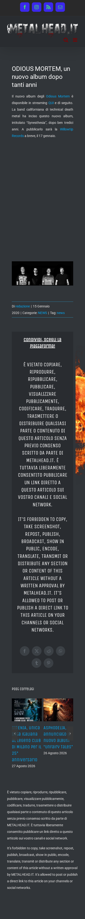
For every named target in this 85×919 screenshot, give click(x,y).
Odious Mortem (58, 96)
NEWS (42, 313)
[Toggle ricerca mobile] (66, 39)
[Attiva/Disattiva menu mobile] (75, 39)
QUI (51, 103)
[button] (15, 733)
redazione (22, 306)
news (61, 313)
